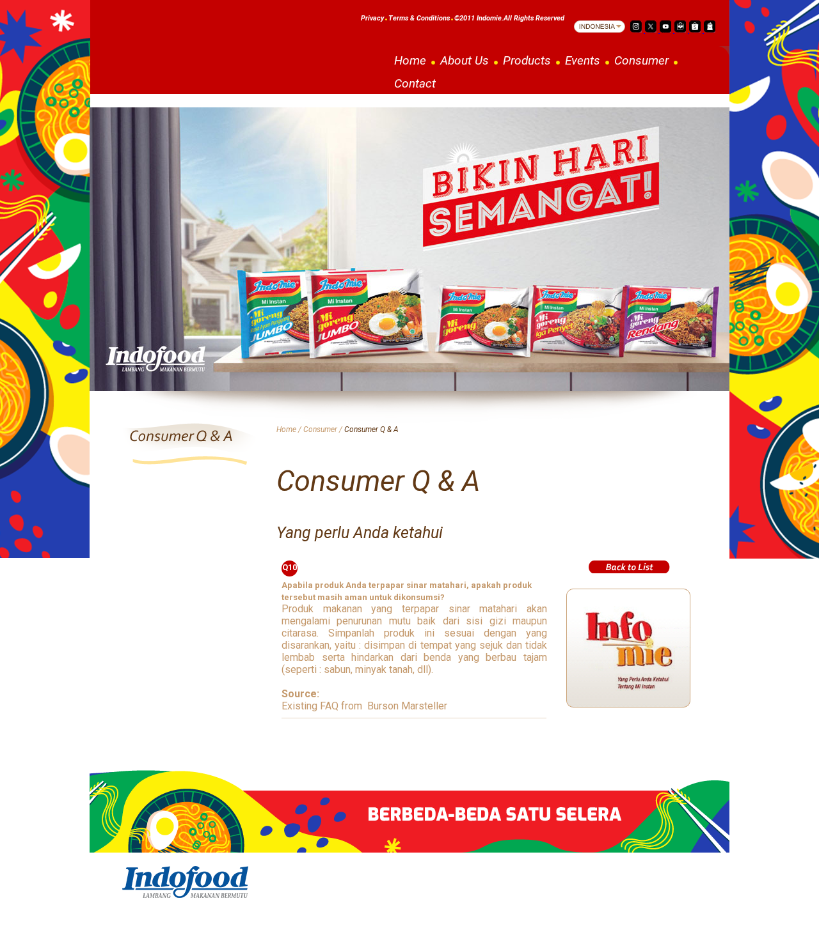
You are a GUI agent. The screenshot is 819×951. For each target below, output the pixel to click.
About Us (464, 60)
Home (410, 60)
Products (527, 60)
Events (582, 60)
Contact (415, 83)
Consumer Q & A (371, 429)
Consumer (641, 60)
